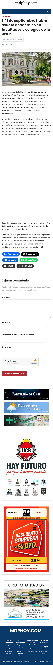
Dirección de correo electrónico (18, 334)
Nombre (6, 322)
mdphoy (8, 44)
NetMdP (48, 662)
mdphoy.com (26, 631)
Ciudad (6, 16)
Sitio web (6, 347)
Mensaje (6, 297)
